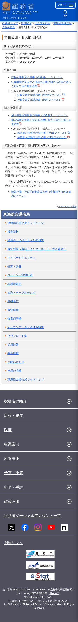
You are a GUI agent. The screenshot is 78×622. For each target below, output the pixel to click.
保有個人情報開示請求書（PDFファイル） (42, 137)
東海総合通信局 (62, 23)
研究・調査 (14, 266)
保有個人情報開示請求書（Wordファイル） (42, 132)
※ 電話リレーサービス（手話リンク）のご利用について (39, 601)
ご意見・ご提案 (9, 18)
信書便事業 (14, 318)
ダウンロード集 (17, 335)
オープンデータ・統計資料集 (25, 327)
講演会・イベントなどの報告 (25, 240)
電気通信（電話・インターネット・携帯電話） (36, 249)
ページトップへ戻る (67, 206)
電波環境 (13, 309)
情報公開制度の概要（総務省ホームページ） (37, 77)
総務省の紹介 (15, 401)
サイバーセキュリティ (21, 257)
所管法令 (11, 458)
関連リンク (13, 543)
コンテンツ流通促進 (20, 275)
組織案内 (26, 23)
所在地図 (54, 593)
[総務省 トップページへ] (20, 8)
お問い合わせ (15, 362)
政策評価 (11, 501)
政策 (8, 430)
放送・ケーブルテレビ (21, 292)
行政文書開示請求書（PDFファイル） (39, 99)
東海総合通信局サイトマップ (25, 379)
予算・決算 (13, 473)
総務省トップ (10, 23)
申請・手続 (13, 487)
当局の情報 (8, 27)
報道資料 (13, 231)
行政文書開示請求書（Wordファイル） (39, 94)
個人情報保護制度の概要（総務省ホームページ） (39, 115)
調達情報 (13, 353)
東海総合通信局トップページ (25, 222)
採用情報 (13, 344)
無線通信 (13, 301)
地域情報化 (14, 283)
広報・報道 (13, 415)
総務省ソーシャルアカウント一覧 (32, 516)
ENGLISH (22, 18)
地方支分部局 (42, 23)
